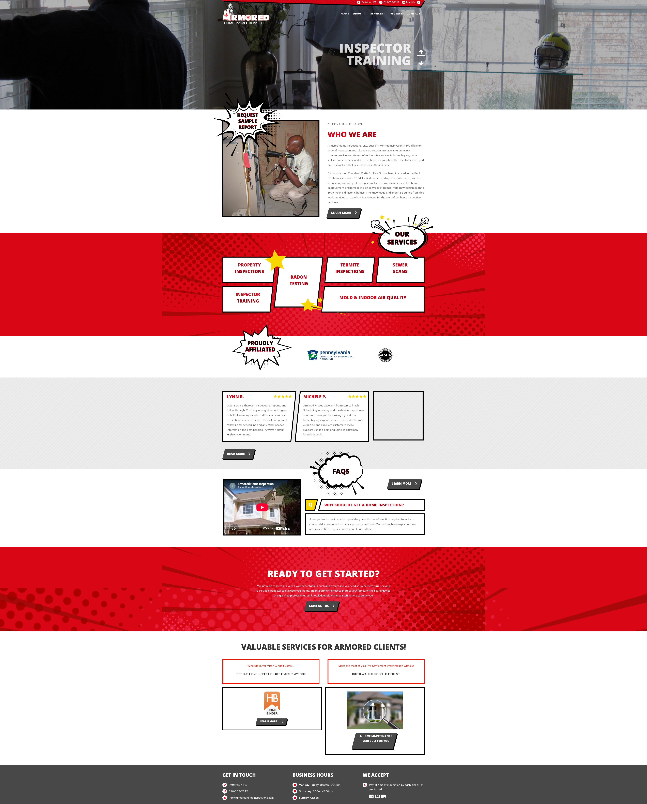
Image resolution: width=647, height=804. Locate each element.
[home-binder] (272, 693)
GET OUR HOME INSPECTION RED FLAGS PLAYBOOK (271, 674)
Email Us (410, 2)
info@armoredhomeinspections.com (251, 797)
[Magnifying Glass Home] (375, 693)
